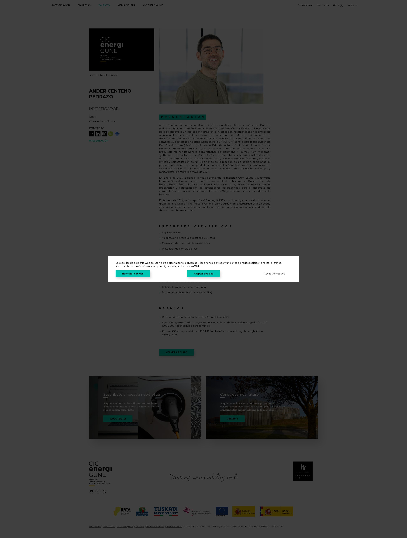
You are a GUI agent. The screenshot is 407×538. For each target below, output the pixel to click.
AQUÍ (195, 266)
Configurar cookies (274, 273)
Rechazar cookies (132, 273)
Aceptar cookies (203, 273)
